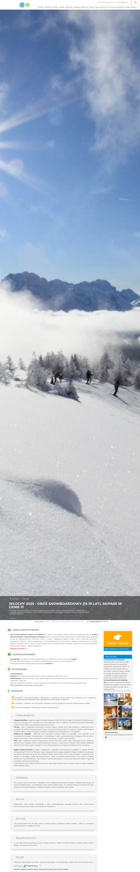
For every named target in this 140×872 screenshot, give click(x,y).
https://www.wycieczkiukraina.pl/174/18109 (119, 735)
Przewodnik (69, 7)
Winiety (55, 7)
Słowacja (61, 7)
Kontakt (40, 7)
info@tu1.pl (123, 2)
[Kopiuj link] (106, 737)
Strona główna (39, 621)
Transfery (91, 7)
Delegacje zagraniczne (81, 7)
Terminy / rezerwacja (118, 643)
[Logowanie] (135, 2)
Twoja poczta (48, 7)
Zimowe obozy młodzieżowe (116, 7)
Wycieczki (103, 7)
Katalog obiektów (131, 7)
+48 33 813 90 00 (108, 2)
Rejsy (97, 7)
